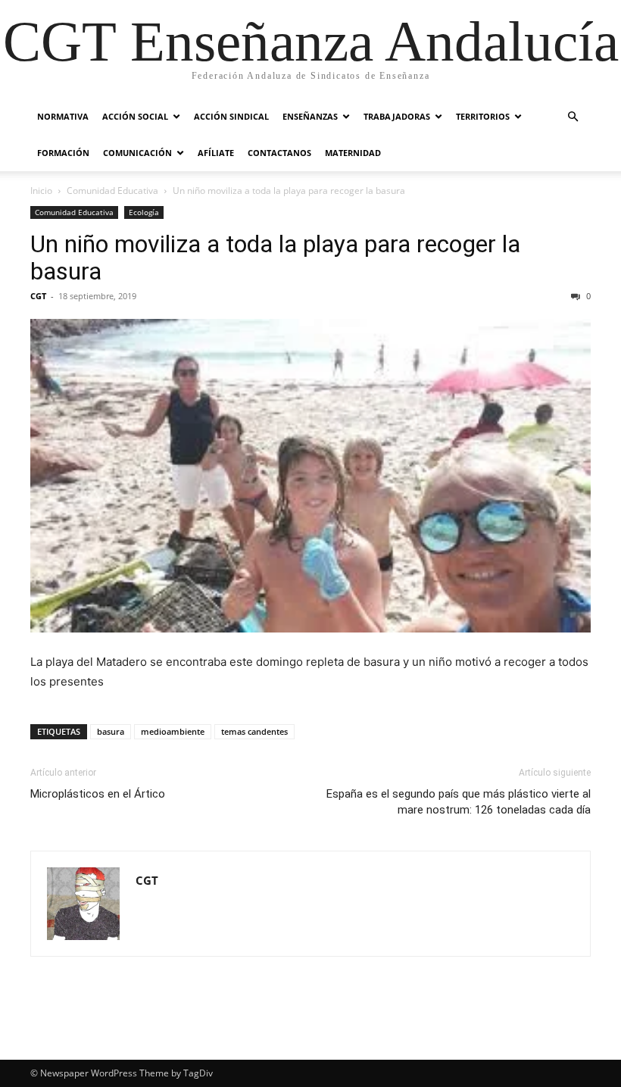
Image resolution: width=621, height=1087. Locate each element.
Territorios (483, 116)
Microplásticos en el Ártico (97, 794)
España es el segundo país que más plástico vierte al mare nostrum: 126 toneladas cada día (458, 802)
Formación (63, 152)
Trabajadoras (397, 116)
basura (110, 731)
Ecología (144, 212)
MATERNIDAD (353, 152)
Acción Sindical (231, 116)
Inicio (41, 190)
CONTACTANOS (279, 152)
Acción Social (135, 116)
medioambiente (172, 731)
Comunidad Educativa (112, 190)
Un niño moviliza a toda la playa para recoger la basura (275, 258)
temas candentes (254, 731)
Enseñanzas (310, 116)
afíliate (216, 152)
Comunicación (137, 152)
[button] (572, 117)
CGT (38, 295)
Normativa (63, 116)
